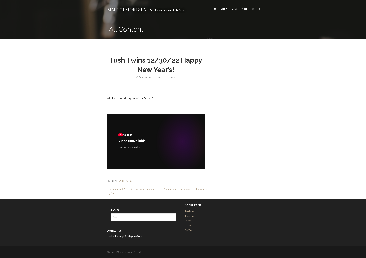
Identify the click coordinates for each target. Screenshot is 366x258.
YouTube (189, 230)
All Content (239, 8)
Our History (219, 8)
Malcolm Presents (129, 9)
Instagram (189, 216)
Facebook (189, 211)
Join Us (255, 8)
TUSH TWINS (124, 180)
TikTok (188, 220)
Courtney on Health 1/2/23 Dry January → (185, 189)
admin (172, 77)
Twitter (188, 225)
